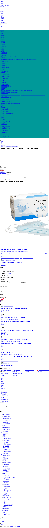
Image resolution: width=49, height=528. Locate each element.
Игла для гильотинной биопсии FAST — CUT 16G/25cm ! (13, 317)
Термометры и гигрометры (6, 447)
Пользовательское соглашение (5, 386)
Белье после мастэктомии (6, 481)
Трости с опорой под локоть (7, 490)
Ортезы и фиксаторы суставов (8, 480)
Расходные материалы (4, 392)
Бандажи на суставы (6, 475)
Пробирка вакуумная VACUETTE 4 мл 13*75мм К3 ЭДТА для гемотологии (16, 343)
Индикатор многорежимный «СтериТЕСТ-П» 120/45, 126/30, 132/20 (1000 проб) (18, 356)
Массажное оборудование (6, 440)
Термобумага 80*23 (5, 334)
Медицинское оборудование (4, 393)
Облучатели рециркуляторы (6, 429)
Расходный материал (5, 417)
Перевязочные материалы (6, 463)
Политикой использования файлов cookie (15, 526)
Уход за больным (5, 515)
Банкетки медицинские (6, 421)
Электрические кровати (7, 423)
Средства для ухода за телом (6, 419)
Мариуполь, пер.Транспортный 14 (4, 174)
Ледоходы (4, 511)
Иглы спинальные (5, 460)
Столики (4, 425)
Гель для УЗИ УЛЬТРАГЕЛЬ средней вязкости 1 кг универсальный (15, 321)
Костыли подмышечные (7, 487)
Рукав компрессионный (7, 486)
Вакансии (2, 3)
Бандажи (4, 473)
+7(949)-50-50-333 (7, 5)
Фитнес (5, 503)
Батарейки (4, 457)
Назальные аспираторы (6, 445)
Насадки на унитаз (6, 499)
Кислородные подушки (6, 439)
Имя (0, 291)
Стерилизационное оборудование (7, 430)
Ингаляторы (4, 436)
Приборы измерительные (7, 428)
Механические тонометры (7, 451)
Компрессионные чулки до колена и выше (9, 485)
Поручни (4, 512)
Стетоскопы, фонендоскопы (7, 452)
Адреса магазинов (2, 6)
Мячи (5, 501)
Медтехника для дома (4, 391)
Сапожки (5, 493)
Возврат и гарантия (3, 384)
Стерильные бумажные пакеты (6, 468)
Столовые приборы (5, 513)
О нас (2, 1)
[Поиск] (0, 24)
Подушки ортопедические (6, 495)
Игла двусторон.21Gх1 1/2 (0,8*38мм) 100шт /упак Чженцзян (14, 308)
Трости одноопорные (7, 489)
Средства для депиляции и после (7, 418)
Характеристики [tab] (3, 265)
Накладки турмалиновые (6, 446)
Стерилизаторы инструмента (6, 420)
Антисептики (4, 456)
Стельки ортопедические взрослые (8, 504)
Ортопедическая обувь (5, 491)
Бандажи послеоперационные (8, 476)
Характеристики (3, 521)
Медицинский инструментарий (7, 462)
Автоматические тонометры (7, 449)
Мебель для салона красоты (6, 416)
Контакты (2, 379)
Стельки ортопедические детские (8, 505)
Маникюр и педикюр (5, 415)
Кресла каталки (6, 482)
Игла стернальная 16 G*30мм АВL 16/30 (9, 361)
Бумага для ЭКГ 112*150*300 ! (7, 352)
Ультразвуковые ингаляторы (7, 438)
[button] (2, 247)
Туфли (5, 494)
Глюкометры (4, 434)
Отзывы (2, 378)
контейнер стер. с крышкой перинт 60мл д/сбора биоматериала (15, 339)
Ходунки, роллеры (5, 506)
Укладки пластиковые (5, 431)
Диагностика (10, 179)
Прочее (4, 465)
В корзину (1, 169)
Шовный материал (5, 470)
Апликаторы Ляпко (5, 433)
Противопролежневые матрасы (7, 497)
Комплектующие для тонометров (8, 450)
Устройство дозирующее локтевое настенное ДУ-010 (12, 262)
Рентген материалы (5, 466)
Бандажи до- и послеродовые (7, 474)
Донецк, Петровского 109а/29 (3, 172)
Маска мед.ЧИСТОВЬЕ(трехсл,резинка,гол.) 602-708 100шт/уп (14, 249)
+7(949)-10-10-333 (2, 5)
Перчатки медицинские (6, 464)
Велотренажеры (6, 500)
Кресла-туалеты (6, 498)
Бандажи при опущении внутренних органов (9, 477)
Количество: (1, 168)
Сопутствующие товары (6, 508)
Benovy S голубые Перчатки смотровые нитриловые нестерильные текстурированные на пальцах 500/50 (24, 253)
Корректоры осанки (6, 479)
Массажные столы (5, 424)
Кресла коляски (6, 483)
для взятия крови (9, 273)
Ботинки (5, 492)
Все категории (2, 11)
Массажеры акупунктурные (7, 441)
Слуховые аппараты (3, 394)
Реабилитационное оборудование (5, 398)
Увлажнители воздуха (5, 453)
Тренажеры (5, 502)
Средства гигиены (5, 467)
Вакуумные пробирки (5, 458)
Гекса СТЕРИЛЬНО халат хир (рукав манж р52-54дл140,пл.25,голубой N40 (17, 258)
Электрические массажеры (7, 444)
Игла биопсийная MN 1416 (7, 365)
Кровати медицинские (5, 422)
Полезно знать (3, 385)
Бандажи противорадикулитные (8, 478)
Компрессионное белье (6, 484)
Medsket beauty (3, 400)
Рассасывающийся (6, 471)
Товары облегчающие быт (4, 395)
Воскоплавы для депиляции (6, 414)
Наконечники (6, 488)
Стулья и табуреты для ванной (6, 514)
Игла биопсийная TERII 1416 (7, 312)
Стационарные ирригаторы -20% (5, 509)
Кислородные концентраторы (6, 427)
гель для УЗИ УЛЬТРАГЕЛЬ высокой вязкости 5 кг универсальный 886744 (17, 330)
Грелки (4, 435)
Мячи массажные (6, 442)
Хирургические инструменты (6, 469)
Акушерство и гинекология (6, 455)
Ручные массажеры (6, 443)
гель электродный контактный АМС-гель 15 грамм (12, 347)
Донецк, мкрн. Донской (3, 173)
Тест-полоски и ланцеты (6, 448)
